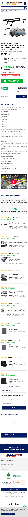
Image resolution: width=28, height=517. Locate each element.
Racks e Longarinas (5, 11)
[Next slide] (25, 24)
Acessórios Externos (14, 10)
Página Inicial (4, 10)
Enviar (14, 407)
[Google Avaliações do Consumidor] (18, 482)
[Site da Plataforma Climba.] (14, 504)
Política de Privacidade (15, 510)
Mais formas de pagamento (7, 72)
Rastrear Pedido (9, 460)
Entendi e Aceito (8, 514)
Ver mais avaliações (14, 386)
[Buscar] (25, 8)
